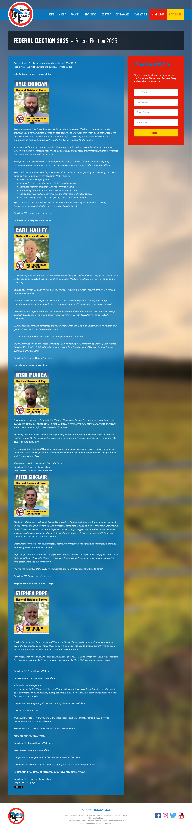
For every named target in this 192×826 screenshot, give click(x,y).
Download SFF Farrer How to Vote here (32, 576)
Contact (106, 14)
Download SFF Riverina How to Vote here (33, 743)
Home (51, 14)
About (62, 14)
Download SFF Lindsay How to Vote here (33, 358)
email (107, 810)
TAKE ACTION (140, 14)
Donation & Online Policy (72, 815)
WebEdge (99, 818)
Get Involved (122, 14)
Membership (158, 14)
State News (90, 14)
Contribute (175, 14)
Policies (75, 14)
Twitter (98, 810)
